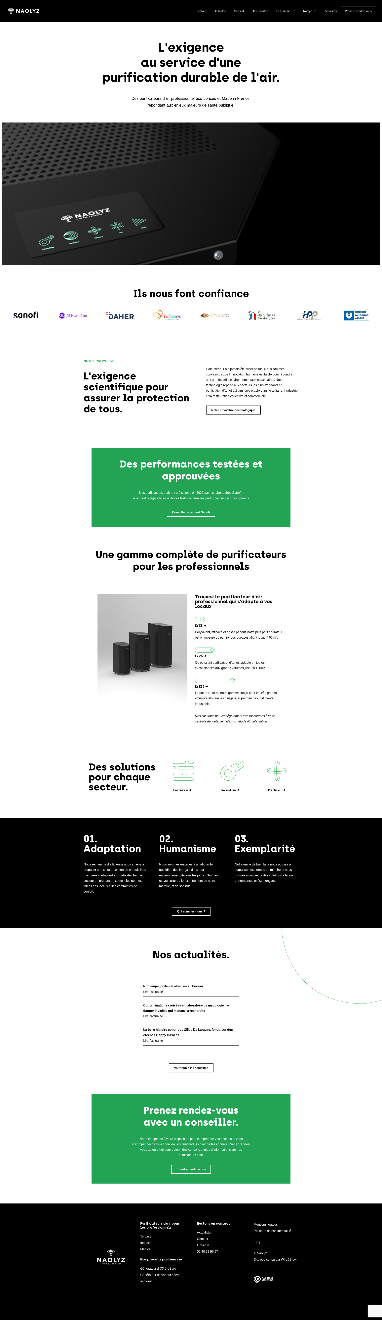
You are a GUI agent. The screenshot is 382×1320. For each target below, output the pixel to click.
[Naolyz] (23, 11)
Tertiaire (202, 11)
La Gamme (283, 11)
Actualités (331, 11)
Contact (202, 1239)
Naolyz (307, 11)
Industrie (220, 11)
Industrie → (230, 790)
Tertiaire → (182, 790)
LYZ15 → (201, 686)
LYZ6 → (201, 656)
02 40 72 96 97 (207, 1251)
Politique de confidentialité (272, 1231)
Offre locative (260, 11)
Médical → (276, 790)
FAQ (257, 1242)
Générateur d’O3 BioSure (158, 1268)
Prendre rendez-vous (358, 11)
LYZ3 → (200, 626)
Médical (239, 11)
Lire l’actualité (153, 992)
